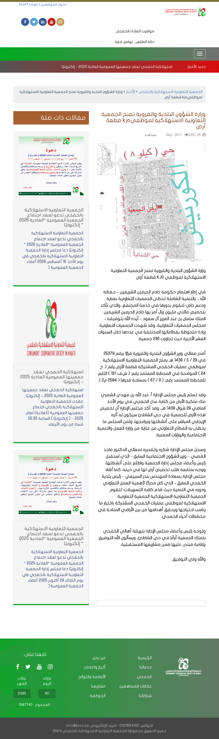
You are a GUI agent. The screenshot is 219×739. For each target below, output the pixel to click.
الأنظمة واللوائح (91, 677)
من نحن (99, 658)
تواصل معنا (124, 42)
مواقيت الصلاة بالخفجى (135, 31)
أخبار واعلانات (94, 667)
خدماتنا (145, 667)
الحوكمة (97, 696)
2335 (22, 693)
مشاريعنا (98, 686)
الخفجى (144, 677)
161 (47, 693)
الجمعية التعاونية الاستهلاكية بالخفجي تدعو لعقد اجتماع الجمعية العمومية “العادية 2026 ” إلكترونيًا (51, 217)
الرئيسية (145, 658)
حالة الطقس (144, 42)
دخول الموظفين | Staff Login (43, 4)
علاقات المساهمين (135, 686)
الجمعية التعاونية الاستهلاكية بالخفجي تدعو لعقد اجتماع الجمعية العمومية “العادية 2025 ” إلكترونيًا (51, 536)
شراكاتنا (145, 696)
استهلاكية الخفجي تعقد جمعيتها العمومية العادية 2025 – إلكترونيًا (117, 67)
